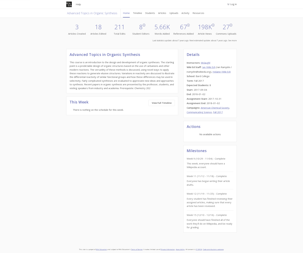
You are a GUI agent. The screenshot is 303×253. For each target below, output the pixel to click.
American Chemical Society (215, 107)
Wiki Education (101, 249)
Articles (162, 13)
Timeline (137, 13)
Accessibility (180, 249)
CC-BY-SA (199, 249)
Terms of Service (137, 249)
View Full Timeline (162, 102)
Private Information (168, 249)
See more (232, 40)
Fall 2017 (218, 112)
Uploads (173, 13)
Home (126, 13)
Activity (185, 13)
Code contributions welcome (213, 249)
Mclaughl (205, 62)
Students (150, 13)
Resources (198, 13)
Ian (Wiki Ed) (208, 67)
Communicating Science (199, 112)
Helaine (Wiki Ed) (222, 71)
